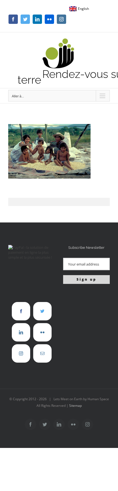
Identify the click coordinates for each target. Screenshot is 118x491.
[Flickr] (42, 332)
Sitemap (75, 405)
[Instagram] (21, 353)
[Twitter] (42, 311)
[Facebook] (21, 311)
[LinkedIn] (21, 332)
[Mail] (42, 353)
